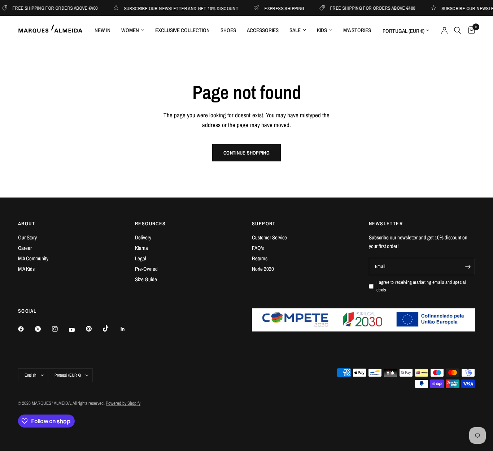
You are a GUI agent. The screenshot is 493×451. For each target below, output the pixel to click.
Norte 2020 (263, 269)
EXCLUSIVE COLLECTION (182, 30)
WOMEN (130, 30)
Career (25, 248)
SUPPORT (264, 223)
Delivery (143, 237)
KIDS (322, 30)
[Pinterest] (94, 329)
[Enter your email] (468, 266)
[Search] (457, 30)
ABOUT (26, 223)
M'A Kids (26, 269)
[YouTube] (77, 330)
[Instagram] (60, 329)
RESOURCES (150, 223)
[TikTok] (111, 329)
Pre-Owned (146, 269)
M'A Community (33, 258)
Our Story (27, 237)
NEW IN (102, 30)
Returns (259, 258)
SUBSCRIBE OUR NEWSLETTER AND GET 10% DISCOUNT (177, 8)
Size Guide (146, 279)
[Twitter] (43, 329)
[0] (469, 30)
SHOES (228, 30)
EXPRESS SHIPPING (280, 8)
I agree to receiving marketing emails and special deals (421, 286)
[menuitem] (102, 30)
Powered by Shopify (123, 403)
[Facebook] (26, 329)
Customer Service (269, 237)
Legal (140, 258)
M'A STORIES (357, 30)
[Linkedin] (128, 329)
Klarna (141, 248)
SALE (295, 30)
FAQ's (258, 248)
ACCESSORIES (263, 30)
